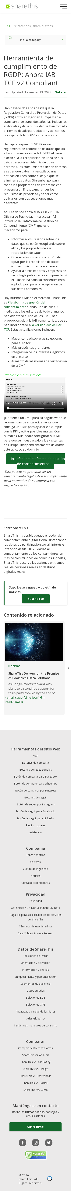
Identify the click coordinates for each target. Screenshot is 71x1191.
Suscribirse (36, 599)
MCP (35, 755)
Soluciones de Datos (35, 956)
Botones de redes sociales (35, 769)
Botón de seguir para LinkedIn (35, 818)
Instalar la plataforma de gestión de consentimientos (38, 461)
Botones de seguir (35, 797)
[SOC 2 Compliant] (49, 1179)
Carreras (35, 862)
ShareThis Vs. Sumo (35, 1090)
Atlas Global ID (36, 1018)
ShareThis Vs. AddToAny (35, 1062)
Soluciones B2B (35, 997)
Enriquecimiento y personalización (35, 976)
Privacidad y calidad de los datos (35, 1011)
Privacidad (35, 901)
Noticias (61, 92)
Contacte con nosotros (35, 882)
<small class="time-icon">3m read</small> (32, 684)
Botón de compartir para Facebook (35, 776)
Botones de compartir (35, 762)
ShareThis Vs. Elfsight (35, 1069)
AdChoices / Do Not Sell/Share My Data (35, 908)
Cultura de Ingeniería (35, 869)
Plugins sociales (35, 825)
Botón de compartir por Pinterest (35, 790)
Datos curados (36, 990)
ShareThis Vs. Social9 (35, 1083)
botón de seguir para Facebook (35, 811)
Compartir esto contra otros (35, 1048)
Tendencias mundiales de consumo (35, 1025)
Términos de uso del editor (35, 926)
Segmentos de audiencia (35, 983)
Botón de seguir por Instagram (36, 804)
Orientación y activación (35, 963)
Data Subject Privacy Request (35, 933)
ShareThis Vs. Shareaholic (35, 1076)
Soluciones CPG (35, 1004)
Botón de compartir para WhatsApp (35, 783)
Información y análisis (35, 969)
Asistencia (35, 832)
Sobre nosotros (35, 855)
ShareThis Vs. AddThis (35, 1055)
